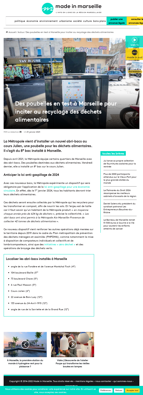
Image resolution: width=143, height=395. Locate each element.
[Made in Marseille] (71, 8)
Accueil (12, 32)
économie (32, 21)
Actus (21, 32)
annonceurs (71, 385)
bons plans (99, 21)
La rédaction (13, 131)
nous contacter (103, 381)
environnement (49, 21)
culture (87, 21)
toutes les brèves (113, 153)
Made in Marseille (42, 381)
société (77, 21)
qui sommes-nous (122, 381)
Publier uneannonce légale (117, 20)
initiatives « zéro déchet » (59, 244)
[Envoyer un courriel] (21, 131)
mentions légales (84, 381)
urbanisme (65, 21)
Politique (20, 21)
